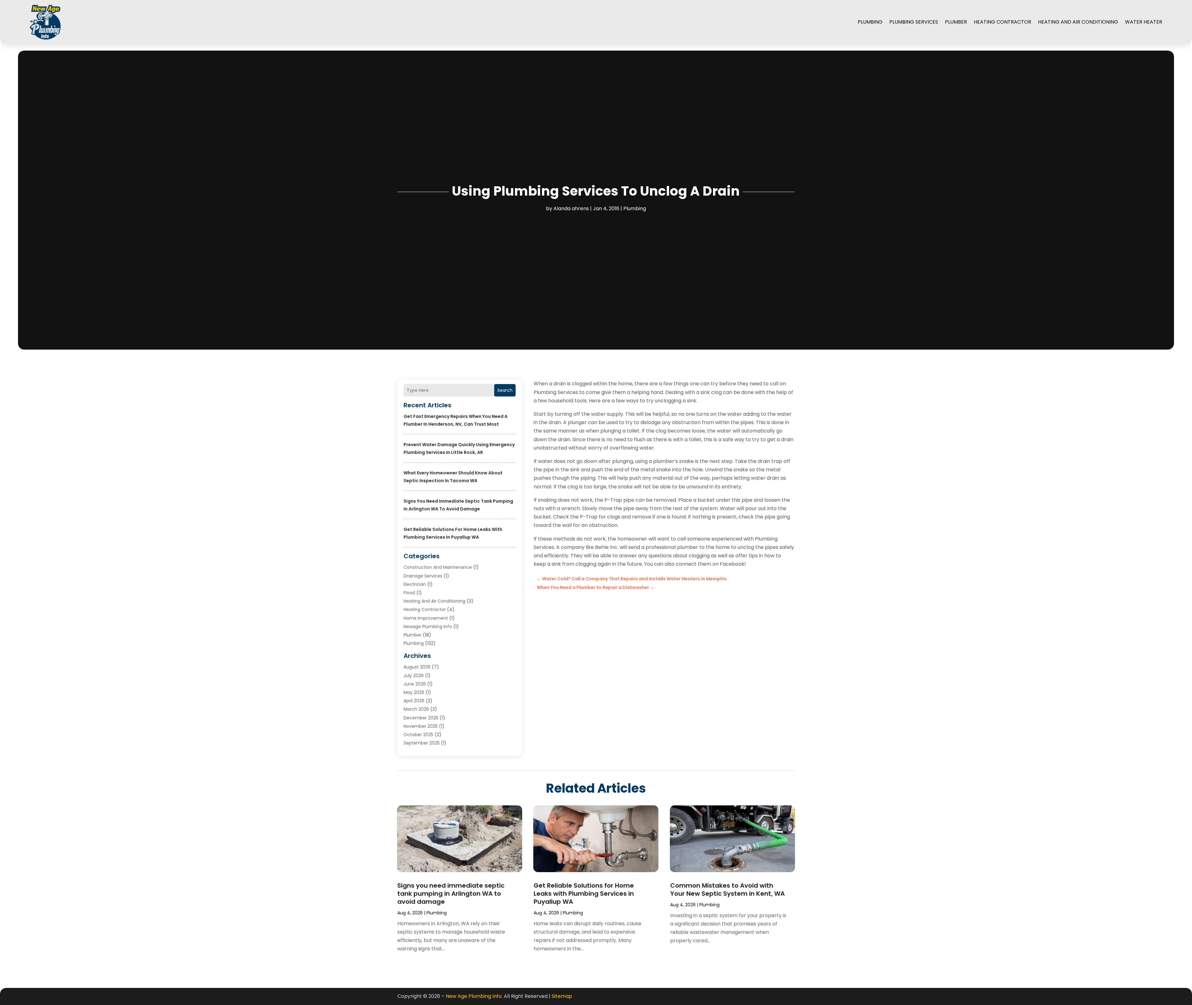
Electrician (415, 584)
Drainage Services (423, 576)
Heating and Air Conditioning (1078, 21)
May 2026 (414, 692)
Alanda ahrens (571, 208)
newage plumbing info (428, 626)
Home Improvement (426, 618)
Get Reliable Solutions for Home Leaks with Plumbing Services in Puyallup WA (584, 893)
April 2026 (414, 701)
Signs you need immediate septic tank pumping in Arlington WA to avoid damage (450, 893)
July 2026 (414, 675)
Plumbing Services (913, 21)
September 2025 (422, 743)
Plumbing (870, 21)
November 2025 (421, 726)
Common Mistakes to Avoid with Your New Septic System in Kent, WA (727, 889)
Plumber (956, 21)
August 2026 (417, 667)
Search (504, 390)
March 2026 (416, 709)
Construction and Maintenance (438, 567)
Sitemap (562, 996)
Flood (409, 593)
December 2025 (421, 718)
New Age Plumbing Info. (474, 996)
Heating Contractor (1002, 21)
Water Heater (1143, 21)
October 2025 (418, 734)
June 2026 (415, 684)
